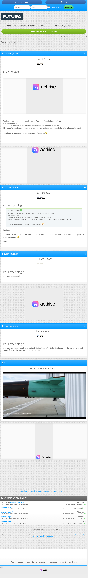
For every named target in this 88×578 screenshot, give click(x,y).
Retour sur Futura (22, 2)
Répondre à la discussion (44, 31)
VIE (49, 25)
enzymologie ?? (7, 512)
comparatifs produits (48, 535)
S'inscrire (65, 2)
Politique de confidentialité (57, 562)
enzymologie (6, 507)
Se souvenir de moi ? (56, 7)
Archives (20, 562)
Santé (18, 535)
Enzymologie (6, 517)
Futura (13, 562)
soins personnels (46, 537)
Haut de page (72, 562)
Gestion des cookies (38, 562)
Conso (28, 562)
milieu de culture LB (58, 491)
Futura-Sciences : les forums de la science (29, 25)
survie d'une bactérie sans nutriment (35, 491)
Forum (8, 25)
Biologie (56, 25)
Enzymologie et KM (17, 502)
